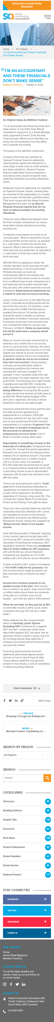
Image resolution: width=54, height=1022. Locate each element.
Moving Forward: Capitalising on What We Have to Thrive (27, 731)
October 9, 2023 (34, 85)
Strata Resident (26, 856)
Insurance (26, 829)
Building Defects (26, 811)
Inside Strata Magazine (15, 955)
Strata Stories (26, 865)
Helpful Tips (26, 820)
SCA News (22, 49)
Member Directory (12, 958)
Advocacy (26, 801)
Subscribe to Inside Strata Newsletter (27, 5)
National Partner (26, 875)
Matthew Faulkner (12, 85)
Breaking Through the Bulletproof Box (27, 716)
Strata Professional (26, 847)
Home (6, 49)
